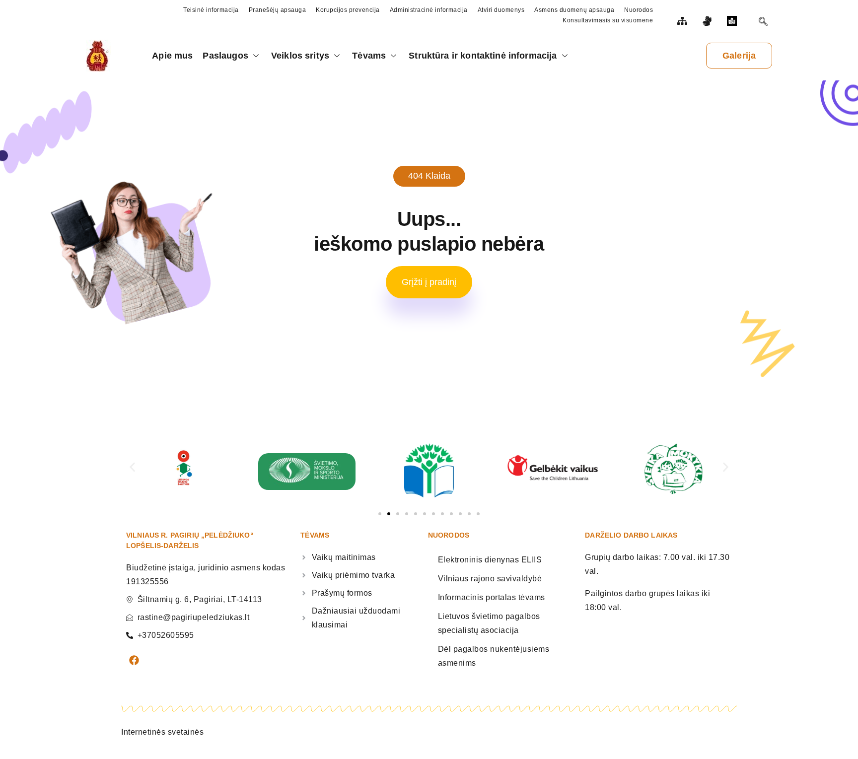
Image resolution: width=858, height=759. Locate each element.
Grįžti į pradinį (429, 282)
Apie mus (172, 56)
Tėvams (369, 56)
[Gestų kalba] (708, 21)
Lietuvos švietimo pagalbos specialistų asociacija (489, 623)
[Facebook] (134, 660)
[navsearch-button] (763, 23)
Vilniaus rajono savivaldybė (490, 578)
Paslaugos (225, 56)
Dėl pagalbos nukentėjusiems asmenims (494, 656)
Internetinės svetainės (162, 732)
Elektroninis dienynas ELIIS (490, 559)
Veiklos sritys (300, 56)
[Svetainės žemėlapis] (683, 21)
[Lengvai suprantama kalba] (733, 21)
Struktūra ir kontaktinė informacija (483, 56)
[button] (132, 467)
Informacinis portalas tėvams (491, 597)
